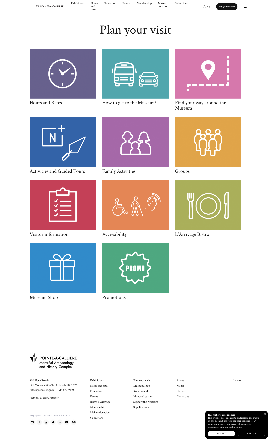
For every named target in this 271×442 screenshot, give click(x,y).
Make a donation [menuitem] (163, 5)
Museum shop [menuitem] (141, 386)
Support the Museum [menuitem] (145, 402)
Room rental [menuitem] (140, 391)
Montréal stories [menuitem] (143, 396)
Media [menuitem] (180, 386)
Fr (195, 6)
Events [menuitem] (126, 3)
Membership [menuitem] (144, 3)
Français (237, 380)
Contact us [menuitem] (183, 396)
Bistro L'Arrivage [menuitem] (100, 402)
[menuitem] (52, 6)
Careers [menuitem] (181, 391)
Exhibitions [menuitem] (78, 3)
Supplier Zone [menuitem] (141, 407)
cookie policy (235, 427)
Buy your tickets (227, 6)
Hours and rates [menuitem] (94, 6)
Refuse (251, 433)
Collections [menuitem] (181, 3)
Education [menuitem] (110, 3)
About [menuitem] (180, 380)
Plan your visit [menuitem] (141, 380)
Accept (221, 433)
